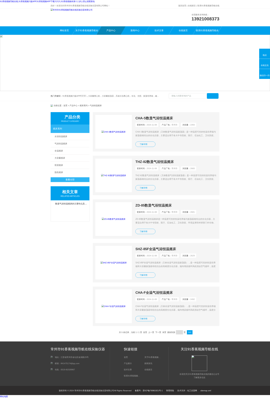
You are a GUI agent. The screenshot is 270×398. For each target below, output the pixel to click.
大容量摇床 (60, 158)
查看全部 (70, 179)
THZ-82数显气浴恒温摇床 (154, 162)
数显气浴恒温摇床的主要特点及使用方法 (71, 203)
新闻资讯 (148, 363)
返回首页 (182, 6)
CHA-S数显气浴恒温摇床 (154, 118)
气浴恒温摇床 (61, 143)
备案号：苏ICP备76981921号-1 (149, 390)
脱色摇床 (59, 172)
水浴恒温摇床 (61, 136)
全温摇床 (59, 151)
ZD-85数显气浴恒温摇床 (153, 205)
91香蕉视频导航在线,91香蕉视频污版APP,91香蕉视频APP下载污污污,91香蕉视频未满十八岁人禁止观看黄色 (47, 1)
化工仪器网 (192, 390)
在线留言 (192, 6)
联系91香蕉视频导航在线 (208, 6)
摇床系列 (84, 105)
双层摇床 (59, 165)
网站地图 (4, 396)
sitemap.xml (205, 390)
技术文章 (159, 30)
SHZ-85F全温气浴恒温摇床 (155, 249)
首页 (65, 105)
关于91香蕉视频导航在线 (86, 32)
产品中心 (110, 30)
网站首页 (64, 30)
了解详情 (143, 144)
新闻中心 (135, 30)
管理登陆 (170, 390)
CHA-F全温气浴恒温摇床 (154, 292)
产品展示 (128, 363)
